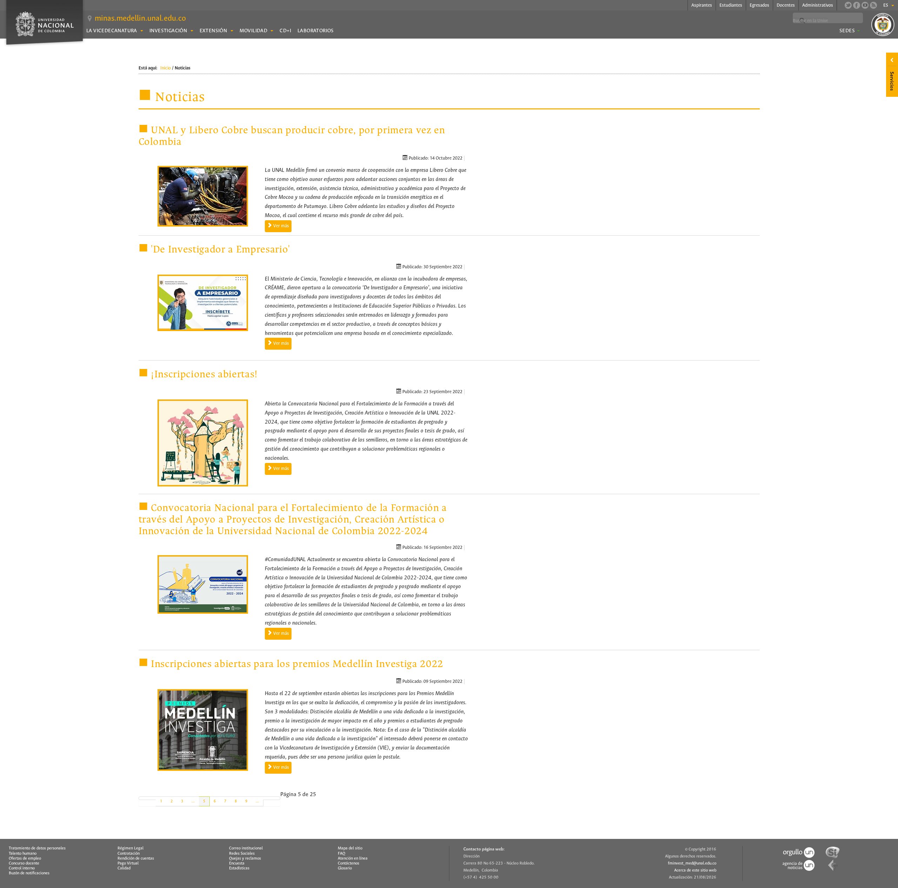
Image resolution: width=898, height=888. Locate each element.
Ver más (280, 226)
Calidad (124, 868)
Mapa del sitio (350, 848)
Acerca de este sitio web (695, 870)
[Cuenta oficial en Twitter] (848, 5)
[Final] (276, 798)
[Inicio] (143, 798)
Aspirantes (701, 5)
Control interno (22, 868)
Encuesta (236, 863)
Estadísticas (239, 868)
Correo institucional (246, 848)
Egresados (759, 5)
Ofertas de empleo (25, 858)
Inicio (165, 68)
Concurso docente (24, 863)
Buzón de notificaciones (29, 873)
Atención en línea (353, 858)
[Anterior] (151, 798)
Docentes (786, 5)
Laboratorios (315, 31)
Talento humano (22, 854)
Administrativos (817, 5)
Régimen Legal (130, 848)
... (193, 801)
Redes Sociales (242, 854)
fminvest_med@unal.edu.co (692, 863)
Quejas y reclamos (245, 858)
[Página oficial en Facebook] (856, 5)
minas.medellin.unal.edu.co (140, 18)
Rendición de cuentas (136, 858)
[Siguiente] (267, 798)
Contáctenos (348, 863)
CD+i (285, 31)
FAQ (341, 854)
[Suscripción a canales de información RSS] (873, 5)
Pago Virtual (128, 863)
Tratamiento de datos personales (37, 848)
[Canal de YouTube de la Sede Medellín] (865, 5)
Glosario (345, 868)
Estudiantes (730, 5)
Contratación (129, 854)
